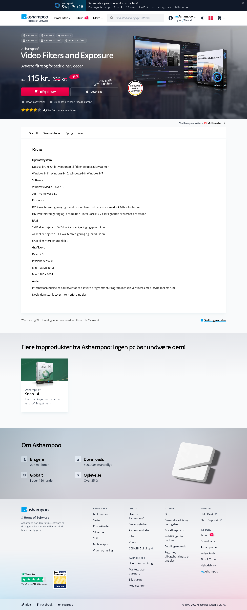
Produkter (61, 18)
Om (167, 514)
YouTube (67, 604)
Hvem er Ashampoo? (136, 516)
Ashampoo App (210, 547)
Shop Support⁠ (209, 520)
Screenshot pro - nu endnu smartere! (113, 3)
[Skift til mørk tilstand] (202, 18)
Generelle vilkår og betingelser (176, 522)
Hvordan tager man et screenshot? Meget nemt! (42, 401)
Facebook (46, 604)
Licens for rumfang (141, 563)
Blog (28, 604)
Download (96, 92)
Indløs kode (208, 553)
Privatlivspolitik (174, 530)
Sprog (69, 133)
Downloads (208, 541)
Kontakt (134, 542)
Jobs (131, 536)
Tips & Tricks (209, 559)
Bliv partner (136, 579)
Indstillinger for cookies (174, 538)
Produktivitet (101, 526)
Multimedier (101, 514)
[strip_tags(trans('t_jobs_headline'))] (60, 579)
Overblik (34, 133)
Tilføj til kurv (48, 92)
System (97, 520)
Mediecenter (137, 585)
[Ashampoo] (35, 509)
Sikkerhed (99, 532)
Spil (95, 538)
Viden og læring (103, 550)
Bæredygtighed (138, 524)
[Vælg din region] (211, 18)
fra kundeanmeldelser (60, 110)
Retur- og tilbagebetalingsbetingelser (177, 556)
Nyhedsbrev (208, 565)
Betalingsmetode (175, 546)
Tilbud (81, 18)
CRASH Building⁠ (139, 548)
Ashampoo (209, 572)
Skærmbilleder (52, 133)
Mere (96, 18)
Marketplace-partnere (137, 571)
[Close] (243, 3)
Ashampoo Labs (139, 530)
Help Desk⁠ (207, 514)
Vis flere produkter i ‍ (200, 123)
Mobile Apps (101, 544)
